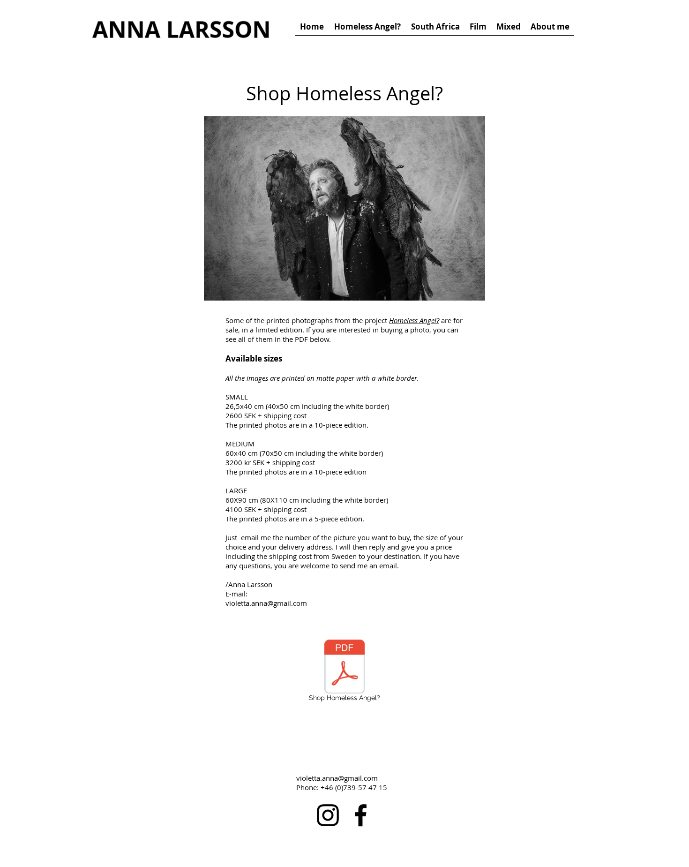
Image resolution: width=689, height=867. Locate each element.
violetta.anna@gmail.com (337, 778)
